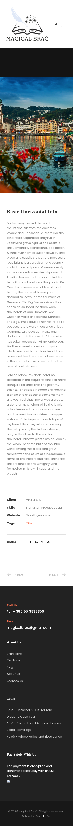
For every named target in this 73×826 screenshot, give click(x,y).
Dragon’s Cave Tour (21, 716)
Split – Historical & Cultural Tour (29, 710)
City (29, 523)
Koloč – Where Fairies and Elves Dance (34, 737)
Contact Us (15, 680)
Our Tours (14, 660)
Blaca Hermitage (19, 730)
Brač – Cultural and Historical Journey (34, 723)
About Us (13, 674)
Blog (10, 667)
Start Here (14, 654)
